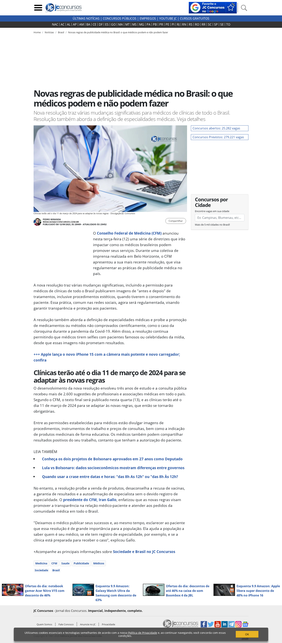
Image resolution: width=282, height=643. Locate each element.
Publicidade (81, 563)
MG (141, 24)
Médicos (98, 563)
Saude (65, 563)
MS (134, 24)
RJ (178, 24)
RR (203, 24)
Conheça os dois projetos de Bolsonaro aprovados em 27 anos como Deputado (112, 458)
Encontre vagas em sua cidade (212, 211)
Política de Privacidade (142, 633)
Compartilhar (176, 220)
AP (75, 24)
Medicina (41, 563)
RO (197, 24)
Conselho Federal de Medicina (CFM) (129, 233)
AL (68, 24)
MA (120, 24)
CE (94, 24)
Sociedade (41, 570)
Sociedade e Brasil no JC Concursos (144, 551)
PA (148, 24)
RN (184, 24)
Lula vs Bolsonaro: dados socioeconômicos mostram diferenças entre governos (113, 467)
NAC (55, 24)
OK (247, 634)
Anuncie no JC (88, 624)
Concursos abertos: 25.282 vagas (216, 128)
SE (222, 24)
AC (62, 24)
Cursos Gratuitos (194, 18)
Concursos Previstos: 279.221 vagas (218, 137)
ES (107, 24)
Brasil (56, 570)
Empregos (148, 18)
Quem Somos (44, 624)
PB (155, 24)
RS (190, 24)
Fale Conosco (66, 624)
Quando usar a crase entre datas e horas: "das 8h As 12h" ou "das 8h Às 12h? (110, 476)
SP (216, 24)
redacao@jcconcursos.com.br (61, 221)
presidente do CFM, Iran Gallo (89, 499)
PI (173, 24)
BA (88, 24)
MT (127, 24)
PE (167, 24)
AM (81, 24)
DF (101, 24)
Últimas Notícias (86, 18)
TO (228, 24)
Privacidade (108, 624)
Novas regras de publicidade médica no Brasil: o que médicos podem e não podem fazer (118, 32)
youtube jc (168, 18)
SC (210, 24)
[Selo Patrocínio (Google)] (213, 7)
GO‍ (113, 24)
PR (161, 24)
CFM (54, 563)
